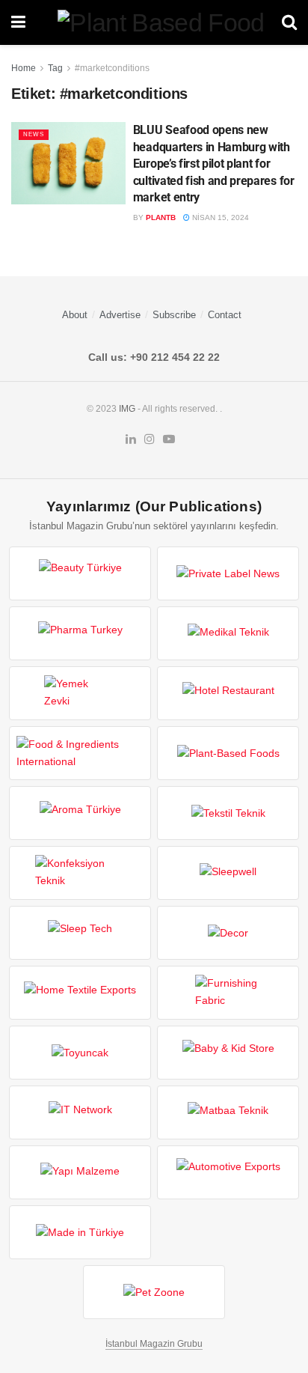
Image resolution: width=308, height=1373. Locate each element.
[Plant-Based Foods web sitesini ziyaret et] (228, 753)
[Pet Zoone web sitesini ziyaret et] (154, 1292)
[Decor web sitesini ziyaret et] (228, 933)
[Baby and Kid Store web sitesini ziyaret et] (228, 1053)
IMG (127, 409)
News (33, 134)
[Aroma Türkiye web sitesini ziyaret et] (80, 813)
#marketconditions (112, 68)
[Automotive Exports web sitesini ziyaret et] (228, 1172)
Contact (224, 314)
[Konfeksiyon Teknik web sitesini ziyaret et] (80, 873)
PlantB (161, 217)
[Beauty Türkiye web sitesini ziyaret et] (80, 573)
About (74, 314)
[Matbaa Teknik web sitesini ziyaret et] (228, 1112)
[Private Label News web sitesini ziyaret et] (228, 573)
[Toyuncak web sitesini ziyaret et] (80, 1053)
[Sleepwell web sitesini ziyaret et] (228, 873)
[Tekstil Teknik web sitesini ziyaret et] (228, 813)
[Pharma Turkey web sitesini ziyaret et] (80, 633)
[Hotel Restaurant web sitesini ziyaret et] (228, 693)
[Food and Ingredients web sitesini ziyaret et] (80, 753)
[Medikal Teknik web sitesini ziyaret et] (228, 633)
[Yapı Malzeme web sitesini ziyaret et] (80, 1172)
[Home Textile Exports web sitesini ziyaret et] (80, 993)
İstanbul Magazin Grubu (154, 1344)
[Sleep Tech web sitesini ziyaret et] (80, 933)
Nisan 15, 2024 (219, 217)
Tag (55, 68)
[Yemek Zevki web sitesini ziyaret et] (80, 693)
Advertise (120, 314)
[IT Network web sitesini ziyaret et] (80, 1112)
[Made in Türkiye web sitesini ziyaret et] (80, 1232)
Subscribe (174, 314)
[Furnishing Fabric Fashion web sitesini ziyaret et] (228, 993)
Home (23, 68)
